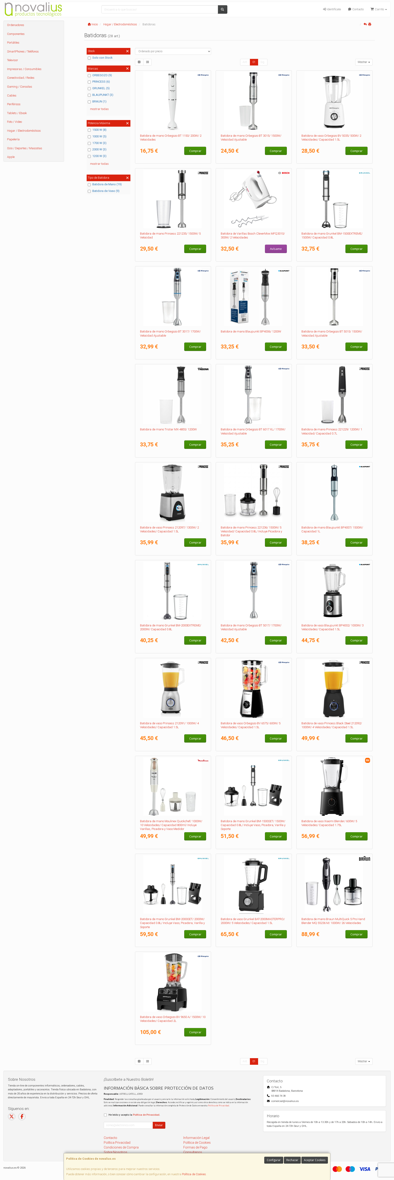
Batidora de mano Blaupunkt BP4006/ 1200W (251, 331)
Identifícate (333, 9)
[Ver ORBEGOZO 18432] (334, 297)
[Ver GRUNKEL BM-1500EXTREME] (334, 199)
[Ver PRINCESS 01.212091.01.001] (173, 688)
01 (254, 62)
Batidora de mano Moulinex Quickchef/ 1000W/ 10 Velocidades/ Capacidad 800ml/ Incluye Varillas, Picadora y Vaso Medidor (171, 825)
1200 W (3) (99, 156)
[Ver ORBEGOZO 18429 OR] (254, 591)
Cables (11, 95)
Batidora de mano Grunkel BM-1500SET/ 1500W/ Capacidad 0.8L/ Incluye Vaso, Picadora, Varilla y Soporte (253, 825)
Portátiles (13, 42)
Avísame (276, 249)
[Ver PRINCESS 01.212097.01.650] (173, 493)
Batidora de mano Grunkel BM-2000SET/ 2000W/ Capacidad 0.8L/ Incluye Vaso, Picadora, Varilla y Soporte (172, 923)
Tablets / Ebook (17, 113)
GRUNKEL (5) (101, 88)
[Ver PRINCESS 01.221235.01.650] (173, 199)
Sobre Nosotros (115, 1152)
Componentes (16, 34)
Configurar (274, 1160)
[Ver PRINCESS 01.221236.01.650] (254, 493)
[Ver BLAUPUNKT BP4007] (334, 493)
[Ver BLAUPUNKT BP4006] (254, 297)
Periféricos (14, 104)
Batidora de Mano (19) (107, 184)
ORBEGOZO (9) (102, 75)
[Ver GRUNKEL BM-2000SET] (173, 884)
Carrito (379, 9)
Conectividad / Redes (20, 77)
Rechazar (292, 1160)
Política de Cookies (194, 1174)
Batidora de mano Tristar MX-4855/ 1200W (168, 429)
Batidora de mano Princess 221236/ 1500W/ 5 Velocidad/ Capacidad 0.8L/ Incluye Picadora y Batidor (251, 531)
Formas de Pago (195, 1147)
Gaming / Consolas (19, 86)
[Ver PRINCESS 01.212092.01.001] (334, 688)
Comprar (195, 151)
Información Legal (196, 1138)
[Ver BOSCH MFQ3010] (254, 199)
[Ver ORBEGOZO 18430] (254, 395)
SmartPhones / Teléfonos (23, 51)
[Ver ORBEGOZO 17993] (173, 982)
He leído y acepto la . (134, 1114)
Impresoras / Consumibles (24, 69)
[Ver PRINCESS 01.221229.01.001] (334, 395)
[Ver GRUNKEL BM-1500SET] (254, 786)
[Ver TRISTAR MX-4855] (173, 395)
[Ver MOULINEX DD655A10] (173, 786)
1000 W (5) (99, 136)
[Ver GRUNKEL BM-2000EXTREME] (173, 591)
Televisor (12, 60)
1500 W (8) (99, 129)
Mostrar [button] (363, 62)
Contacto (358, 9)
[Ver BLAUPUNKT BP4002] (334, 591)
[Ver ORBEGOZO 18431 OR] (254, 101)
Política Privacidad (117, 1142)
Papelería (13, 139)
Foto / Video (14, 121)
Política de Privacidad (218, 1105)
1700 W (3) (99, 143)
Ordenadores (15, 25)
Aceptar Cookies (314, 1160)
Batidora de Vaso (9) (105, 191)
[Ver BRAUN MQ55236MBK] (334, 884)
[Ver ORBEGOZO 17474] (254, 688)
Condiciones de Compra (121, 1147)
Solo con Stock (102, 57)
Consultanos (192, 1152)
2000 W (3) (99, 149)
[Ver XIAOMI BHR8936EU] (334, 786)
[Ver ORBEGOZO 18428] (173, 297)
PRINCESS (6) (101, 81)
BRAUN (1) (99, 101)
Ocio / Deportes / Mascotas (24, 148)
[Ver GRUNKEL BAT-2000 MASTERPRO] (254, 884)
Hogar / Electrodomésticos (24, 130)
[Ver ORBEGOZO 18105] (173, 101)
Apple (11, 157)
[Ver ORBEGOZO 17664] (334, 101)
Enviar (159, 1125)
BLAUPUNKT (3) (102, 95)
